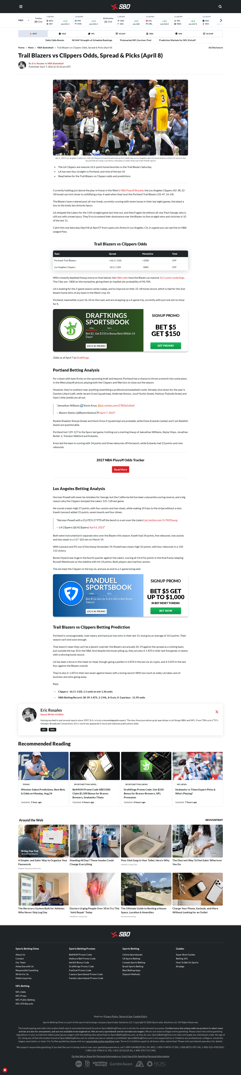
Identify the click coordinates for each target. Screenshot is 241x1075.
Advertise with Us (25, 966)
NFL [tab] (93, 33)
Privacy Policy (111, 1016)
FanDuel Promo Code (80, 970)
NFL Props (21, 995)
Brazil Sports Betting (132, 966)
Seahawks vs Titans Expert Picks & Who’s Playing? (195, 791)
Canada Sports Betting (133, 962)
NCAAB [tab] (209, 33)
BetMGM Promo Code (80, 954)
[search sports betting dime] (220, 6)
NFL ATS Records (24, 1003)
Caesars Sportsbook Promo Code (86, 974)
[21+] (78, 1064)
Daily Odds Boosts (55, 40)
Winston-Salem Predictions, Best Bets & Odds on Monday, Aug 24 (43, 791)
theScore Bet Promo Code (82, 958)
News (31, 47)
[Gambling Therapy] (100, 1064)
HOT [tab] (40, 34)
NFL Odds (21, 991)
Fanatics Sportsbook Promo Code (86, 978)
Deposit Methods (131, 974)
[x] (217, 712)
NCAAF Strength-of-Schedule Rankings (92, 40)
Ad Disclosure (216, 47)
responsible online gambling (100, 1041)
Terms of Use (125, 1016)
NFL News (182, 784)
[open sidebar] (20, 6)
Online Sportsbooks (132, 954)
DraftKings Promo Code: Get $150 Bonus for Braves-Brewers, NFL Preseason (144, 793)
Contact (20, 958)
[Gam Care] (87, 1064)
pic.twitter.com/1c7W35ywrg (160, 520)
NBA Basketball (45, 47)
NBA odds (122, 277)
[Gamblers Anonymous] (139, 1064)
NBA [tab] (151, 33)
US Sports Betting (131, 958)
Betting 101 (182, 958)
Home (21, 47)
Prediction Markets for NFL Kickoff (177, 40)
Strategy (180, 966)
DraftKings (82, 357)
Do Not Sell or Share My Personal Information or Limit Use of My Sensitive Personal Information (120, 1056)
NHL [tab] (180, 33)
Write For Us (22, 974)
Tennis (26, 784)
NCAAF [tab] (122, 33)
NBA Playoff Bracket (132, 190)
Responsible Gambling (27, 970)
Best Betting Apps (131, 970)
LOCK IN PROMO (96, 346)
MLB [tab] (64, 33)
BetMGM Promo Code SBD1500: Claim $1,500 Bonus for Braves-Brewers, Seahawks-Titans (91, 793)
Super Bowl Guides (185, 954)
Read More (120, 469)
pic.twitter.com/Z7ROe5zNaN (117, 405)
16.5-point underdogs (172, 277)
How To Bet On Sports (187, 962)
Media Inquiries (23, 978)
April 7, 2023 (107, 412)
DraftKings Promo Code (81, 966)
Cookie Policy (140, 1016)
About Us (20, 954)
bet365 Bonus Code (79, 962)
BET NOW (165, 610)
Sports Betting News (85, 784)
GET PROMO (166, 345)
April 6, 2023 (96, 527)
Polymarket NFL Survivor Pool (135, 40)
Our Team (21, 962)
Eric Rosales (38, 63)
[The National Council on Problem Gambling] (156, 1064)
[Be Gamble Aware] (121, 1063)
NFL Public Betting (25, 999)
